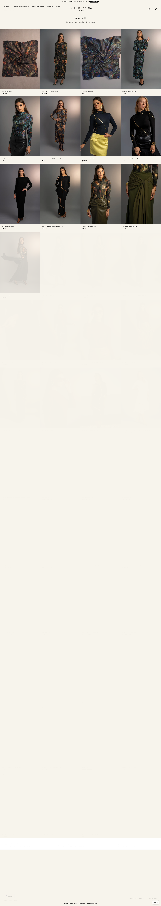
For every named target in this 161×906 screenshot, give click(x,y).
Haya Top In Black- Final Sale (48, 833)
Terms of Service (74, 863)
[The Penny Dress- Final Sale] (20, 598)
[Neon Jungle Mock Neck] (20, 126)
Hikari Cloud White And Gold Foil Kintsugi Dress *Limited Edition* (137, 428)
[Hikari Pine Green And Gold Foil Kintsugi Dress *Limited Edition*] (141, 531)
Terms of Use (25, 884)
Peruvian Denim (102, 863)
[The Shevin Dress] (60, 598)
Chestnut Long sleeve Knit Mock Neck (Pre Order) (93, 361)
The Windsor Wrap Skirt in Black (9, 293)
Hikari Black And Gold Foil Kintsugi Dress (51, 765)
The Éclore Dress (45, 496)
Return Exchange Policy (77, 867)
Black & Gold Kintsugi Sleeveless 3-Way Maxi (92, 833)
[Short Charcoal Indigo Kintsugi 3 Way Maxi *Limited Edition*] (100, 531)
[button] (149, 8)
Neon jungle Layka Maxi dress (129, 91)
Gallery (45, 860)
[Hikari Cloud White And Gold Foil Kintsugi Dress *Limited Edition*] (141, 396)
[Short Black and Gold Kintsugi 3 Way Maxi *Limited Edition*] (100, 396)
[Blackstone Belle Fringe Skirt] (60, 261)
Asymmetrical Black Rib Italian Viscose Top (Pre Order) (134, 293)
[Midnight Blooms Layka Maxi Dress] (60, 59)
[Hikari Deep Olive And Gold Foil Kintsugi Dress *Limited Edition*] (20, 463)
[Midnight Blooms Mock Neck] (100, 194)
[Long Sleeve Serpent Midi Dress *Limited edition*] (60, 126)
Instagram (128, 857)
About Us (46, 857)
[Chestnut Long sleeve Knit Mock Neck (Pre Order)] (100, 328)
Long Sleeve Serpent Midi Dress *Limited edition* (53, 158)
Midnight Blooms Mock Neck (89, 226)
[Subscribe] (34, 880)
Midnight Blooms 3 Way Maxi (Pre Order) (11, 428)
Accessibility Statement (77, 857)
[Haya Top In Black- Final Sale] (60, 800)
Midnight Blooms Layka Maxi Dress (50, 91)
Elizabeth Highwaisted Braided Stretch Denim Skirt (93, 630)
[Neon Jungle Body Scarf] (100, 59)
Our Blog (46, 863)
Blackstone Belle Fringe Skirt (48, 293)
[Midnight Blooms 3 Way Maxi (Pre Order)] (20, 396)
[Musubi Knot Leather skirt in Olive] (100, 261)
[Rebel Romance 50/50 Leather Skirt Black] (60, 666)
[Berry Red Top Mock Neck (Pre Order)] (60, 396)
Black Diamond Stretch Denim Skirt (130, 630)
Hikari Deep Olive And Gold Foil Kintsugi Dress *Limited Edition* (16, 496)
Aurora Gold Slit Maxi (87, 765)
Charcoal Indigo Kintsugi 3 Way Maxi (10, 833)
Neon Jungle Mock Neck (7, 158)
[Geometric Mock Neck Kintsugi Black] (141, 126)
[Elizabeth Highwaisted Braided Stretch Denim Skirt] (100, 598)
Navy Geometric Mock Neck (88, 158)
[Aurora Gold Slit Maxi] (100, 733)
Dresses (100, 870)
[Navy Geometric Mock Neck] (100, 126)
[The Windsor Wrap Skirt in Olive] (141, 194)
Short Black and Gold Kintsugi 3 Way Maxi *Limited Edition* (95, 428)
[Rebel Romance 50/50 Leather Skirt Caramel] (141, 328)
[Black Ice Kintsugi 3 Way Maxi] (141, 733)
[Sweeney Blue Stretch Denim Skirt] (20, 531)
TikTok (127, 860)
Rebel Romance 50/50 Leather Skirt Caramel (132, 361)
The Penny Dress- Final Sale (8, 630)
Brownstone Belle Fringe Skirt (49, 361)
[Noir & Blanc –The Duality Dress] (60, 531)
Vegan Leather (102, 867)
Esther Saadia (13, 898)
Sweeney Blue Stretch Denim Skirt (10, 563)
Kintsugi (100, 860)
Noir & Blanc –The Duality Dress (49, 563)
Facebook (128, 863)
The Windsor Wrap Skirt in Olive (129, 226)
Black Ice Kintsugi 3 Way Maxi (129, 765)
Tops (98, 873)
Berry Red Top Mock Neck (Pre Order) (50, 428)
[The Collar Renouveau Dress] (100, 463)
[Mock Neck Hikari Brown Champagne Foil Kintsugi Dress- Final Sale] (141, 666)
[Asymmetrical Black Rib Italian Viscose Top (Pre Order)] (141, 261)
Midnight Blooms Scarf (7, 91)
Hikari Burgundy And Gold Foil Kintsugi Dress (12, 765)
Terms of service (152, 897)
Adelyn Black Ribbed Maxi (8, 226)
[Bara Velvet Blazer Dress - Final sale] (100, 666)
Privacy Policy (73, 860)
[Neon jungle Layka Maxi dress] (141, 59)
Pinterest (128, 867)
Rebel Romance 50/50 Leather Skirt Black (51, 698)
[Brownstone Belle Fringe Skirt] (60, 328)
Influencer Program (49, 870)
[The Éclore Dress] (60, 463)
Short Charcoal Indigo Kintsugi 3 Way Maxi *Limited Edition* (95, 563)
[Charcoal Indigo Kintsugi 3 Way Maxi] (20, 800)
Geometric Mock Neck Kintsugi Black (131, 158)
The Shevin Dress (46, 630)
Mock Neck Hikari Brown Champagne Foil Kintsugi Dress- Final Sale (138, 698)
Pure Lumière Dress (126, 496)
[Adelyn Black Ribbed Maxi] (20, 194)
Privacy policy (142, 897)
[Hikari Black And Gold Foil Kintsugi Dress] (60, 733)
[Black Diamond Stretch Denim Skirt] (141, 598)
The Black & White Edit (105, 857)
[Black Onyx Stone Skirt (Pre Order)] (20, 328)
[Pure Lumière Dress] (141, 463)
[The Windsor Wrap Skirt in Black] (20, 261)
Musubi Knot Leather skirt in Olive (90, 293)
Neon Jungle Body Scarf (87, 91)
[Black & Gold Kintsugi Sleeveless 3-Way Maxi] (100, 800)
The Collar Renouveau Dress (88, 496)
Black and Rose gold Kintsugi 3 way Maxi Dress (52, 226)
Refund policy (133, 897)
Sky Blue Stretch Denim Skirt (8, 698)
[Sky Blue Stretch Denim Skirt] (20, 666)
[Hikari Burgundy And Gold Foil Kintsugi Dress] (20, 733)
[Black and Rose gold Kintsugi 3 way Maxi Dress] (60, 194)
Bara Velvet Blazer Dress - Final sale (90, 698)
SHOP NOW (94, 1)
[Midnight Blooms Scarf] (20, 59)
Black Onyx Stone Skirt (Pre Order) (9, 361)
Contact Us (47, 867)
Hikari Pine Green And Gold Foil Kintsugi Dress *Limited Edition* (137, 563)
